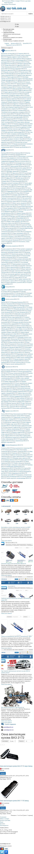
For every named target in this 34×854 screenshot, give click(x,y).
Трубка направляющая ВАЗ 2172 (13, 146)
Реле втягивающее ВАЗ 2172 (14, 476)
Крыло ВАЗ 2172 (14, 179)
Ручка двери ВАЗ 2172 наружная (13, 230)
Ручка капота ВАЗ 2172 (23, 344)
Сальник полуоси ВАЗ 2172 (8, 398)
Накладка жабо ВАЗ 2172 (8, 220)
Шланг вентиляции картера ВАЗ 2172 (16, 89)
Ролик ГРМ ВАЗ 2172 (19, 82)
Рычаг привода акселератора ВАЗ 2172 (15, 129)
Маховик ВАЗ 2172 (12, 73)
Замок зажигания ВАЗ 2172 (20, 456)
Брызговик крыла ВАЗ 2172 (23, 174)
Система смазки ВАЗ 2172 (20, 140)
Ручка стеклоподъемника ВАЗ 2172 (23, 345)
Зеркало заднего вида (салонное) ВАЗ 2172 (15, 318)
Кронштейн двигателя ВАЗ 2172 (9, 70)
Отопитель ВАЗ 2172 (6, 159)
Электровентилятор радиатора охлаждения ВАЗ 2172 (15, 112)
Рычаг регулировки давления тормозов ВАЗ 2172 (17, 274)
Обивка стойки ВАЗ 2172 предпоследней (18, 332)
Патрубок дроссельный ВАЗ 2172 (13, 125)
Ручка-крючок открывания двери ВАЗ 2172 (12, 347)
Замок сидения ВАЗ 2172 (8, 168)
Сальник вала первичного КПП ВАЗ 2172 (18, 385)
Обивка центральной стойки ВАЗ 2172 (11, 334)
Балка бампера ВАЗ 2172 (19, 153)
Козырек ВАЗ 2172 (22, 215)
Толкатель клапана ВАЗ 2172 (14, 85)
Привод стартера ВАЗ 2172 (11, 470)
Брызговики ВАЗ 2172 (25, 208)
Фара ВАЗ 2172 (17, 291)
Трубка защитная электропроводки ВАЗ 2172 (19, 478)
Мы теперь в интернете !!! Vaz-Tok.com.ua (12, 707)
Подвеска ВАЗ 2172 (9, 420)
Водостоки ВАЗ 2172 (18, 210)
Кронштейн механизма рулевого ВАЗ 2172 (12, 252)
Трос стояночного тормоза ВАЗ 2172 (14, 278)
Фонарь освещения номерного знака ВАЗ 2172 (19, 296)
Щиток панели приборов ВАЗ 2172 (16, 364)
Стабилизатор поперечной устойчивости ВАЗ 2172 (18, 437)
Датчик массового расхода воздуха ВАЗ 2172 (16, 117)
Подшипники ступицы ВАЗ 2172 (22, 417)
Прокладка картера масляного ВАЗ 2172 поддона (14, 77)
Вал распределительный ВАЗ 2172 (15, 62)
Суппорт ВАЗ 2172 (9, 277)
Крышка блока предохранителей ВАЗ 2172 (15, 324)
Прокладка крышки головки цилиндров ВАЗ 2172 (17, 79)
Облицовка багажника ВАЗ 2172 (19, 302)
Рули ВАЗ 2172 (27, 260)
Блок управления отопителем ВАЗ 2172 (17, 158)
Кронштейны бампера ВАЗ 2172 (10, 156)
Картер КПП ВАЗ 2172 (13, 371)
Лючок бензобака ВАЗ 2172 (19, 181)
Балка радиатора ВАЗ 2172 (8, 174)
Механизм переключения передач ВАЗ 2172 (13, 376)
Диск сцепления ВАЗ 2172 (14, 405)
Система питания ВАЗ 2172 (8, 114)
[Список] (1, 744)
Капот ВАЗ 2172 (5, 179)
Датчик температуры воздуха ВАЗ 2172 (21, 454)
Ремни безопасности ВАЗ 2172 (17, 342)
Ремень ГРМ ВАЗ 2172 (7, 82)
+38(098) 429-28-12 (5, 16)
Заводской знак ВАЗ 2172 (11, 211)
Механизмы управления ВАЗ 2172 (14, 246)
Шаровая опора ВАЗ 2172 (8, 442)
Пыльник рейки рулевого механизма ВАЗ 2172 (15, 256)
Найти (30, 13)
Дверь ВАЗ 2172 (11, 178)
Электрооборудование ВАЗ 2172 (14, 445)
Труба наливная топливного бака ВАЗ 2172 (16, 139)
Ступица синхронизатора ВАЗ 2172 (10, 386)
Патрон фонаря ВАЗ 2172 (19, 295)
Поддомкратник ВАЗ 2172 (14, 191)
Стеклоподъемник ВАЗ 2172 (9, 196)
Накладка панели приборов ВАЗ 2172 (14, 360)
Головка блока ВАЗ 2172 (10, 65)
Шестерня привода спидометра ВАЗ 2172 (18, 391)
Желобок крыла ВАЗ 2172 (23, 178)
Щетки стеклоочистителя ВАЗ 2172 (10, 205)
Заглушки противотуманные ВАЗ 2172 (12, 212)
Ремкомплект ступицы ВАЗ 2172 (10, 419)
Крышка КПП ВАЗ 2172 (22, 375)
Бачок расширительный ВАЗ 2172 (16, 93)
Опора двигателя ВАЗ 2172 (24, 73)
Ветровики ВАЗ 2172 (6, 210)
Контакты (10, 2)
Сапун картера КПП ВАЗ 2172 (24, 398)
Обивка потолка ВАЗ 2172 (26, 329)
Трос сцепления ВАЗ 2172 (14, 406)
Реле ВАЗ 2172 (19, 468)
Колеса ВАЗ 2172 (6, 414)
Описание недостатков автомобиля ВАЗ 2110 (13, 563)
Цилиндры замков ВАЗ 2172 (14, 171)
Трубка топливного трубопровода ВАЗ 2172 (18, 134)
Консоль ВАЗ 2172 (9, 359)
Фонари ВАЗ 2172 (21, 293)
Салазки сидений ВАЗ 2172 (20, 194)
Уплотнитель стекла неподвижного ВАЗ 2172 (16, 240)
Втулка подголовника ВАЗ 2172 (16, 317)
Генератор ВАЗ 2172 (6, 448)
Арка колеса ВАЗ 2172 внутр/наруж (21, 173)
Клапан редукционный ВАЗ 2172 (10, 119)
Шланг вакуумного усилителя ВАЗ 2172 (17, 282)
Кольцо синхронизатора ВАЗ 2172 (18, 373)
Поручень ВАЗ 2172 (18, 340)
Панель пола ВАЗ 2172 (10, 186)
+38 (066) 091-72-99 (5, 838)
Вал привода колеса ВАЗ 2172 (9, 401)
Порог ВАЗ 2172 (21, 193)
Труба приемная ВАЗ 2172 (20, 58)
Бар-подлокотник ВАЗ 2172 (8, 315)
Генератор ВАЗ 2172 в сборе (12, 449)
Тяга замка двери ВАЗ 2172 (8, 169)
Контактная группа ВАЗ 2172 (9, 475)
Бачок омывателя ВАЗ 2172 (11, 208)
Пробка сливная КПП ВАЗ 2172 (12, 381)
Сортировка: (5, 741)
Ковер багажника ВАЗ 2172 (25, 304)
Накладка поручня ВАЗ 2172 (24, 327)
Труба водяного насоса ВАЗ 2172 (22, 105)
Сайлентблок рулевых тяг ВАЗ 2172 (10, 262)
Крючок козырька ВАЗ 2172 (24, 325)
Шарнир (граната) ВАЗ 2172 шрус (16, 403)
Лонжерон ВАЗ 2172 (6, 181)
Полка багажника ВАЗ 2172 (23, 312)
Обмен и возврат (15, 1)
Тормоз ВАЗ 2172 (19, 277)
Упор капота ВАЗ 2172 (10, 200)
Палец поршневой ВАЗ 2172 (9, 75)
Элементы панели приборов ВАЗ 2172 (15, 353)
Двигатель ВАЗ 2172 (10, 50)
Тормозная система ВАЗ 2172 (12, 265)
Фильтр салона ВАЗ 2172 (8, 163)
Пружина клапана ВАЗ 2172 (24, 80)
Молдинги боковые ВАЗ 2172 (9, 218)
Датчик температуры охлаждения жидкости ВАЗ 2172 (15, 94)
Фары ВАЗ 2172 (8, 291)
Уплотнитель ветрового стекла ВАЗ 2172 (12, 236)
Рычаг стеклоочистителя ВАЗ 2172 (13, 230)
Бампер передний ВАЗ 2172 (18, 154)
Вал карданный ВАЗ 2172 (25, 400)
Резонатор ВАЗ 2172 (6, 58)
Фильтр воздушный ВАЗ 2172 (9, 135)
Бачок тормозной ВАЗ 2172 (14, 267)
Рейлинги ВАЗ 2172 (16, 226)
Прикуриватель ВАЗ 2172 (8, 468)
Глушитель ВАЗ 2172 (23, 53)
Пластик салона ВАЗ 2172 (12, 299)
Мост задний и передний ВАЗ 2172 (16, 392)
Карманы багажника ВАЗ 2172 (9, 304)
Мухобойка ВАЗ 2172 (23, 218)
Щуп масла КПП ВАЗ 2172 (14, 390)
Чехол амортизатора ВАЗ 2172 (20, 440)
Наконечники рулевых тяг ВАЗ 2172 (21, 254)
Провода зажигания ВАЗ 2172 (12, 460)
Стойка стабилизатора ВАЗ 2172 (10, 439)
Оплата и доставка (25, 1)
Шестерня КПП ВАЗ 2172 (11, 388)
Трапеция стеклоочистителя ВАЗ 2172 (11, 198)
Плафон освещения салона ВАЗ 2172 (17, 465)
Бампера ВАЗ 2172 (6, 153)
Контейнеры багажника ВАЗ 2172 (10, 305)
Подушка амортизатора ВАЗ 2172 (16, 429)
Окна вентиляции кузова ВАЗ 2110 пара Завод (16, 766)
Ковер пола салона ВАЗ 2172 (12, 320)
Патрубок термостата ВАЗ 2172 (16, 102)
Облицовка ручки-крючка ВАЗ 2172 (19, 335)
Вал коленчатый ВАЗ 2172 (20, 62)
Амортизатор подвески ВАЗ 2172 (13, 422)
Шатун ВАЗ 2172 (22, 87)
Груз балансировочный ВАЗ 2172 (20, 414)
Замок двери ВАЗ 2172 (22, 164)
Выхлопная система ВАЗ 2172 (9, 53)
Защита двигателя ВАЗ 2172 (12, 92)
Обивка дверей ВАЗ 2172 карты (9, 329)
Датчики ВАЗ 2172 (18, 453)
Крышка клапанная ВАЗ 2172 (12, 72)
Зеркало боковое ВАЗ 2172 (24, 213)
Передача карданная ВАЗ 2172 (9, 400)
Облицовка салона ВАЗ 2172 (22, 314)
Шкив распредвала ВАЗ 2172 (20, 88)
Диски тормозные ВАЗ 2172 (14, 269)
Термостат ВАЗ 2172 (6, 105)
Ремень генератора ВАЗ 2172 (21, 451)
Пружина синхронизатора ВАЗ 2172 (13, 382)
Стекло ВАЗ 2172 (21, 231)
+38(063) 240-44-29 (5, 20)
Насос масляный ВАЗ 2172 (14, 145)
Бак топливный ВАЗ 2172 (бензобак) (15, 114)
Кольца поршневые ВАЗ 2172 (19, 68)
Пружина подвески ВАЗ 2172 (19, 432)
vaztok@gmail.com (8, 727)
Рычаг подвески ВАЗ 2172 (8, 435)
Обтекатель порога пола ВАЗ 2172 (10, 223)
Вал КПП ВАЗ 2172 (21, 369)
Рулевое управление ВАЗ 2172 (9, 249)
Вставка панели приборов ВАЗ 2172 (16, 355)
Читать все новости (6, 540)
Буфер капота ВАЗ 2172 (7, 176)
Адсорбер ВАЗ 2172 (22, 114)
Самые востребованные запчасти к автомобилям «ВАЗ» (16, 636)
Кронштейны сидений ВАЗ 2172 (12, 324)
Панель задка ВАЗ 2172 (13, 184)
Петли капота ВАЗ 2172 (17, 189)
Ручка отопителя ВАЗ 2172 (19, 362)
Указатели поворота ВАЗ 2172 (9, 290)
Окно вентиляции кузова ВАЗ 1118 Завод (14, 800)
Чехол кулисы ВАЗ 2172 (17, 350)
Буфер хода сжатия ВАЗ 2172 (15, 424)
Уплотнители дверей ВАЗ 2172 (22, 235)
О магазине (7, 1)
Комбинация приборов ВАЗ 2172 (15, 466)
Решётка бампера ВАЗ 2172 (11, 228)
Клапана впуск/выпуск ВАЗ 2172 (13, 67)
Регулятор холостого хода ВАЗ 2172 (16, 129)
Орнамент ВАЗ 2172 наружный (18, 225)
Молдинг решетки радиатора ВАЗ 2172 (21, 216)
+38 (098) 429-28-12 (5, 837)
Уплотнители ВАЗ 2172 (7, 235)
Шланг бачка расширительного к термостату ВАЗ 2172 (17, 108)
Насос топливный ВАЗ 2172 (8, 122)
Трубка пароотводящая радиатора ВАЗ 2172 (13, 107)
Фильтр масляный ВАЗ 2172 (23, 147)
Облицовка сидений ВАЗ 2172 (9, 337)
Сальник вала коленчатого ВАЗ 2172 (15, 82)
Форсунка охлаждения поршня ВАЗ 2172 (14, 86)
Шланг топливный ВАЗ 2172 (21, 110)
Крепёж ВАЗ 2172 (6, 302)
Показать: (21, 741)
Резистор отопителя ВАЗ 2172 (23, 161)
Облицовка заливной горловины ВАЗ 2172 (12, 183)
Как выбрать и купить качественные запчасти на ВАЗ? (15, 527)
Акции (6, 2)
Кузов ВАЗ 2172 (9, 150)
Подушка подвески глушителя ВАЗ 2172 (17, 57)
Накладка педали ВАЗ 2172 (8, 327)
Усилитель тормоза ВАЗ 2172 (12, 280)
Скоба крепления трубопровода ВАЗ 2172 (15, 132)
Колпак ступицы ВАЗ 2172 (19, 415)
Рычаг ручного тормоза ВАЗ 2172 (10, 275)
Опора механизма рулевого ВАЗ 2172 (11, 255)
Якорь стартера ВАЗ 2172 (12, 471)
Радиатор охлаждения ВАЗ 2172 (21, 103)
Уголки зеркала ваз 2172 (17, 349)
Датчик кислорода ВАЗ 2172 (8, 55)
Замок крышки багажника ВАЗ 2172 (20, 166)
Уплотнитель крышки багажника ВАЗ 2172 (12, 240)
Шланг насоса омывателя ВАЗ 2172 (22, 203)
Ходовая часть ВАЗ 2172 (11, 411)
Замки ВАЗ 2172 (11, 164)
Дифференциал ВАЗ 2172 (11, 395)
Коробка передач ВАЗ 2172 (8, 369)
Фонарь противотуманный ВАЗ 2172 (13, 292)
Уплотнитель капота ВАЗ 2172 (23, 238)
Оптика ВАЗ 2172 (10, 287)
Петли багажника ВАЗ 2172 (19, 188)
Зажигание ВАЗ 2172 (6, 456)
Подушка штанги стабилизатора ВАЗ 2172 (15, 429)
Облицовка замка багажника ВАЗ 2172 (17, 310)
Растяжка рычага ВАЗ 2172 (23, 434)
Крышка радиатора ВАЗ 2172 (14, 98)
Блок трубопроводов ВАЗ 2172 (20, 60)
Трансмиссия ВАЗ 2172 (11, 366)
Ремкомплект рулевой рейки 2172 (13, 260)
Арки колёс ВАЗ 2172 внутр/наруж (16, 206)
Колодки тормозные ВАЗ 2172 (18, 270)
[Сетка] (3, 744)
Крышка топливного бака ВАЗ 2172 (22, 120)
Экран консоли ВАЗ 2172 (17, 352)
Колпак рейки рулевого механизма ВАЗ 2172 (19, 250)
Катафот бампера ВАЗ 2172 (8, 215)
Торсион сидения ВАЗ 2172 (24, 196)
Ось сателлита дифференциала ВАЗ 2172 (18, 396)
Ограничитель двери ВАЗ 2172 (23, 168)
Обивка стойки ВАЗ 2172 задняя (10, 330)
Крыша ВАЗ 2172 (24, 179)
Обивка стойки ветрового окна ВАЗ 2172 (17, 221)
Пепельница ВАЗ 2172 (17, 339)
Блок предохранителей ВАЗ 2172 (18, 473)
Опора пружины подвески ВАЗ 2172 (14, 427)
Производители (4, 825)
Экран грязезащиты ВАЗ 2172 (21, 233)
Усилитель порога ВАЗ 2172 (14, 201)
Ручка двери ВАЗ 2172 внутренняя (15, 343)
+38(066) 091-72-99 (5, 18)
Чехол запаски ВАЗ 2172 (8, 314)
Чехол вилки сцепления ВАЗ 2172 (22, 408)
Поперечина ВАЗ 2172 (10, 193)
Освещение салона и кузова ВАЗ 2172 (14, 461)
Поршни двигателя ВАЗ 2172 (14, 77)
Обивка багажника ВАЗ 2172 (20, 307)
